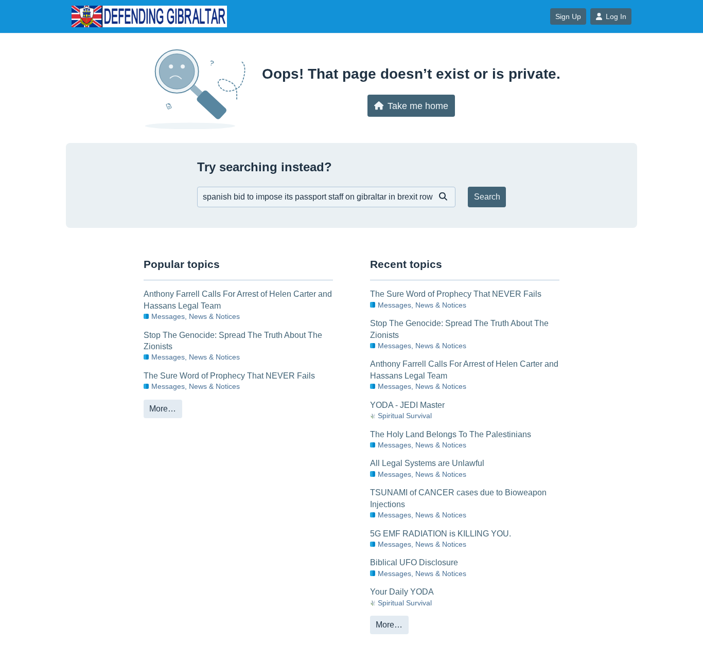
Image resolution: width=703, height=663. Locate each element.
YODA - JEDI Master (407, 405)
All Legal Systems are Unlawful (427, 463)
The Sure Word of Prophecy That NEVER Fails (229, 375)
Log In (616, 16)
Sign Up (568, 16)
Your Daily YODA (402, 591)
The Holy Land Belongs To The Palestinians (450, 434)
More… (162, 408)
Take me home (418, 105)
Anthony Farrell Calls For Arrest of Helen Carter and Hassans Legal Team (238, 300)
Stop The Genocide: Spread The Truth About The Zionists (233, 341)
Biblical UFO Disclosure (414, 562)
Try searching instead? (264, 167)
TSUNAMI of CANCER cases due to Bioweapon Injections (458, 498)
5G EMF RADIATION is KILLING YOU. (440, 533)
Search (487, 196)
